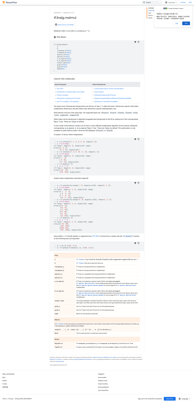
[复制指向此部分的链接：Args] (60, 255)
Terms (4, 399)
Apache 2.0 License (55, 359)
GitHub (183, 2)
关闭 (176, 23)
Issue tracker (102, 377)
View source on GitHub (66, 25)
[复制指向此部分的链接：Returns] (62, 320)
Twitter (4, 384)
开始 (186, 23)
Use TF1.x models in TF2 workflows (68, 101)
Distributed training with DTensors (105, 95)
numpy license (59, 361)
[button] (97, 37)
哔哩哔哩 (5, 387)
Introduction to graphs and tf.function (69, 98)
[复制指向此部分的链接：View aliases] (68, 37)
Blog (3, 377)
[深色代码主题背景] (135, 41)
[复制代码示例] (138, 41)
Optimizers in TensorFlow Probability (106, 101)
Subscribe (169, 399)
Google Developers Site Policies (82, 359)
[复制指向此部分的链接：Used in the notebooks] (77, 79)
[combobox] (152, 2)
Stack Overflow (103, 384)
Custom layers (99, 92)
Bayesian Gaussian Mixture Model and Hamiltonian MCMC (112, 98)
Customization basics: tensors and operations (109, 88)
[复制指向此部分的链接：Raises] (61, 339)
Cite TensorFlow (103, 390)
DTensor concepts (62, 95)
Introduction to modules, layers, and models (70, 92)
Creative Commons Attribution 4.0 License (104, 357)
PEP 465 (95, 236)
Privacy (10, 399)
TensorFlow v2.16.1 (68, 12)
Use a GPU (60, 88)
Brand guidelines (103, 387)
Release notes (102, 380)
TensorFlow (57, 12)
